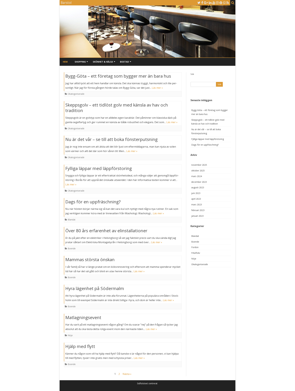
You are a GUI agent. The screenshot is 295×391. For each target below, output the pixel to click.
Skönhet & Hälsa (103, 61)
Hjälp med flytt (80, 346)
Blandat (71, 219)
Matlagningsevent (83, 317)
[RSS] (227, 2)
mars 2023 (196, 204)
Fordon (195, 247)
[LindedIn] (210, 2)
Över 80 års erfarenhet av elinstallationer (106, 230)
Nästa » (127, 374)
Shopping (80, 61)
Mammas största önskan (90, 259)
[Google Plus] (206, 2)
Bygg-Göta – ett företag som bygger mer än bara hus (118, 76)
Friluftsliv (195, 252)
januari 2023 (197, 215)
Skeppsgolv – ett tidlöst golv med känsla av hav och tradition (116, 107)
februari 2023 (198, 210)
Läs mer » (157, 87)
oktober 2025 (198, 170)
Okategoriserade (76, 93)
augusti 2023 (197, 187)
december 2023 (199, 181)
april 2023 (196, 198)
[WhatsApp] (224, 2)
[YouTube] (213, 2)
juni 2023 (195, 193)
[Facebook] (202, 2)
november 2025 (199, 164)
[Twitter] (199, 2)
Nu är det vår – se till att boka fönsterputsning (111, 139)
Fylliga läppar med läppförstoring (98, 168)
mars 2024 (196, 176)
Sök (192, 74)
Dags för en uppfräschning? (93, 202)
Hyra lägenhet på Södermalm (94, 288)
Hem (65, 61)
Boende (72, 248)
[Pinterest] (220, 2)
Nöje (70, 335)
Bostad (124, 61)
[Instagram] (217, 2)
